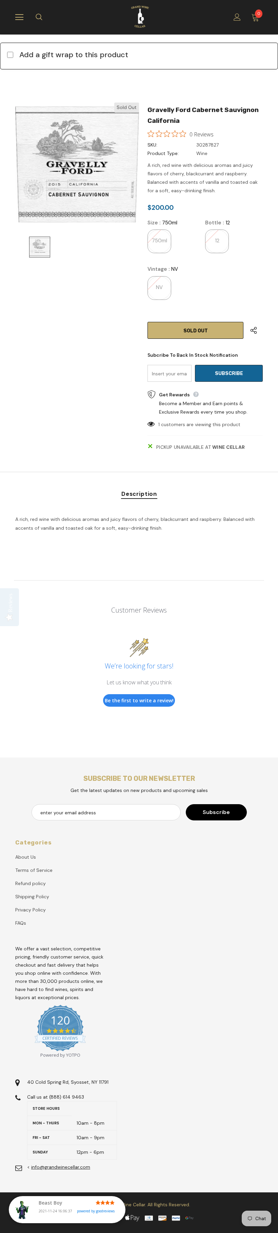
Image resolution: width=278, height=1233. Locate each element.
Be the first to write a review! (139, 700)
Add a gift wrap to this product (73, 55)
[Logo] (140, 17)
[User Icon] (237, 17)
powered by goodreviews (96, 1211)
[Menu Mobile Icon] (19, 17)
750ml (159, 240)
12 (217, 240)
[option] (77, 164)
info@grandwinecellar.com (60, 1167)
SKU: (152, 145)
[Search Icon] (46, 17)
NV (159, 287)
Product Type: (163, 153)
